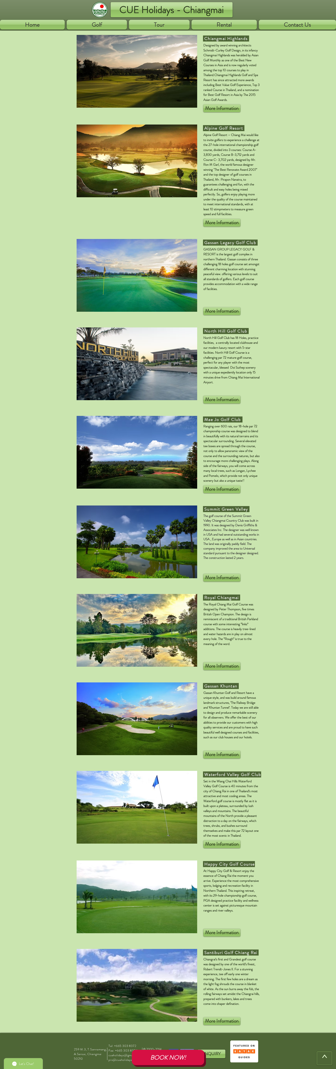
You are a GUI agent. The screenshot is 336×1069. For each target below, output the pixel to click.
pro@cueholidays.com (123, 1060)
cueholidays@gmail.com (124, 1055)
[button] (97, 24)
